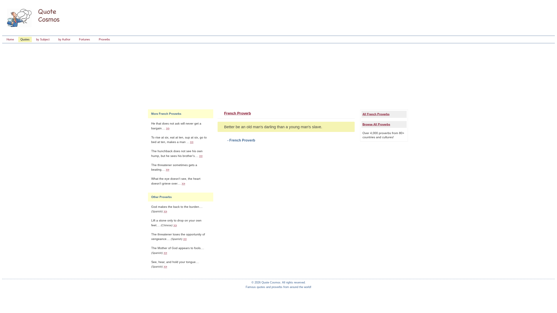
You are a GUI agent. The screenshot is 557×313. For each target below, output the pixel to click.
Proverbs (104, 39)
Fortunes (84, 39)
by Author (64, 39)
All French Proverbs (375, 114)
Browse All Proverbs (376, 124)
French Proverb (237, 113)
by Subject (43, 39)
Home (10, 39)
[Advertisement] (278, 75)
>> (167, 128)
